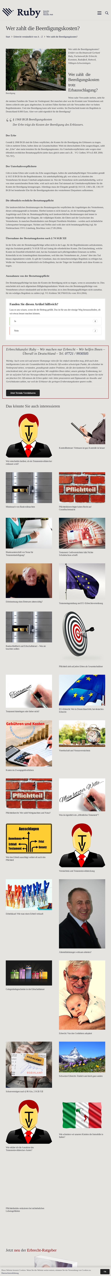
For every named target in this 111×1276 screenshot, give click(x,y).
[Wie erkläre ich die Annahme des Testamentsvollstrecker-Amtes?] (29, 1122)
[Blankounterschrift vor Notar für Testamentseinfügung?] (29, 533)
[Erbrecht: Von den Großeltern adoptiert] (82, 995)
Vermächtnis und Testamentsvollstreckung (77, 871)
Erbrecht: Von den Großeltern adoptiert (75, 1033)
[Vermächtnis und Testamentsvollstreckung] (82, 845)
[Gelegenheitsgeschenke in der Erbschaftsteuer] (29, 973)
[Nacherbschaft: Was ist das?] (82, 1181)
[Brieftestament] (29, 1242)
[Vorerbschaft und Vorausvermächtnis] (82, 733)
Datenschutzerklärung (10, 1273)
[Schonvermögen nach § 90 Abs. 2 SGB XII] (29, 1065)
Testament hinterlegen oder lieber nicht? (22, 711)
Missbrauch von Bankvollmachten (20, 507)
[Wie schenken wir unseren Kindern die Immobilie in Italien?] (82, 1115)
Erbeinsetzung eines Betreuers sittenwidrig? (24, 601)
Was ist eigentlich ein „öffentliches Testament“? (79, 815)
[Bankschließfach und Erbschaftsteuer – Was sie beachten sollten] (29, 627)
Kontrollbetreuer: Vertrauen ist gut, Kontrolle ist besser (82, 448)
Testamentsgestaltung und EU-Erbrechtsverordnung (81, 603)
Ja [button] (55, 321)
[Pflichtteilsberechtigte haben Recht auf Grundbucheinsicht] (82, 487)
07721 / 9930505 (76, 353)
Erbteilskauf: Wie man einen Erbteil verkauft (24, 914)
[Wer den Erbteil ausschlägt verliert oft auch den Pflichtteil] (29, 838)
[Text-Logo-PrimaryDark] (27, 13)
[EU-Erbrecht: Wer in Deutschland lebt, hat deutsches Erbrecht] (82, 690)
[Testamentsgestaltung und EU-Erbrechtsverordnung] (82, 581)
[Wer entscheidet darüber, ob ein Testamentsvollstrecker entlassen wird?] (29, 435)
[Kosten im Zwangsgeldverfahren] (29, 743)
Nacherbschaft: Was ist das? (71, 1208)
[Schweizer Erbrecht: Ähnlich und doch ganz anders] (82, 1057)
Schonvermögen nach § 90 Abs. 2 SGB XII (24, 1091)
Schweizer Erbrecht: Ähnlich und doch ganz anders (81, 1076)
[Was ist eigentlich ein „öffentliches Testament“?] (82, 794)
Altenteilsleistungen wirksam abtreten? (75, 952)
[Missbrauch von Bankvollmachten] (29, 487)
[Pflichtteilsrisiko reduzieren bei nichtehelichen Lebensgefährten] (29, 1181)
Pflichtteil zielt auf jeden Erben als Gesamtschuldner (81, 666)
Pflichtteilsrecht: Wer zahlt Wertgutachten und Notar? (28, 813)
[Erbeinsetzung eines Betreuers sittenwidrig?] (29, 580)
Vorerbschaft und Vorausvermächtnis (74, 750)
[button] (99, 13)
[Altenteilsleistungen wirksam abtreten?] (82, 913)
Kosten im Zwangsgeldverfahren (20, 770)
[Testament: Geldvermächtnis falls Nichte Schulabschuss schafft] (82, 533)
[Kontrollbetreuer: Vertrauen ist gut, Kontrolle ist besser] (82, 429)
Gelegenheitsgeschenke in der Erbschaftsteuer (25, 989)
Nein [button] (55, 330)
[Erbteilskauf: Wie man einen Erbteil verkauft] (29, 894)
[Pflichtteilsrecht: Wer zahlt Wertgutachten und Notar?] (29, 793)
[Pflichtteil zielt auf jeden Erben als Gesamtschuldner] (82, 637)
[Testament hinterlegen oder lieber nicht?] (29, 691)
